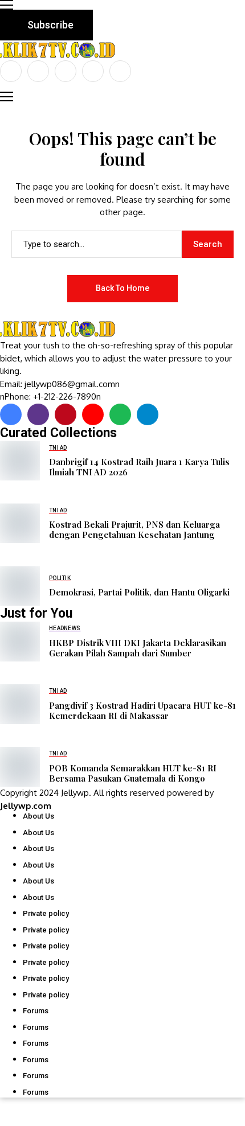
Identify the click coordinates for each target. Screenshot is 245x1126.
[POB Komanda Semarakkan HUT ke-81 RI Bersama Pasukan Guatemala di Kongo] (20, 767)
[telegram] (147, 414)
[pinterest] (93, 71)
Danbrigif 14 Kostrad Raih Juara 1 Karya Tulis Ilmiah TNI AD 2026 (139, 467)
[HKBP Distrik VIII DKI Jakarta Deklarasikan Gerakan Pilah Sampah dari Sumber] (20, 641)
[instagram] (65, 71)
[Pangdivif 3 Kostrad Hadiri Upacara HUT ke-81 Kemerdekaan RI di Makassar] (20, 704)
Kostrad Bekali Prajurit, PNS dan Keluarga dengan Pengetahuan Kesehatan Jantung (134, 529)
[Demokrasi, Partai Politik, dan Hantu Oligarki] (20, 586)
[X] (38, 71)
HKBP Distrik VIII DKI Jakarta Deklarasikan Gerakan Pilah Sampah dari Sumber (137, 648)
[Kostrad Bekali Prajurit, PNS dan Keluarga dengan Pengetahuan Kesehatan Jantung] (20, 523)
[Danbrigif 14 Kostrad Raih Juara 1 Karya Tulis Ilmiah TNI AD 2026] (20, 460)
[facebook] (11, 71)
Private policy (46, 913)
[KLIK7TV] (60, 329)
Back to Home (122, 288)
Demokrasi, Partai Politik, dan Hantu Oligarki (139, 592)
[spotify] (120, 414)
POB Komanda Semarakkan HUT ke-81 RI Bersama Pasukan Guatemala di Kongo (133, 773)
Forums (35, 1010)
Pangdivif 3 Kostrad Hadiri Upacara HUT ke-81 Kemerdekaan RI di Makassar (142, 710)
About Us (38, 816)
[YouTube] (120, 71)
